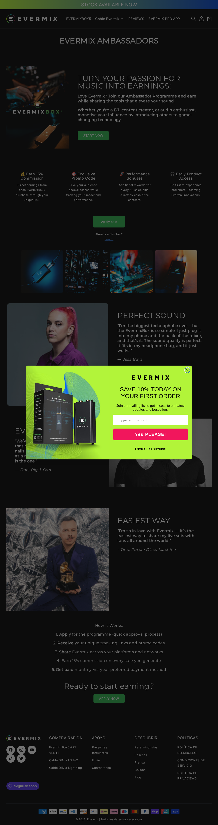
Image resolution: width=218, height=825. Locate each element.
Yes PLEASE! (150, 434)
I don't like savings (150, 448)
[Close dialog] (187, 370)
